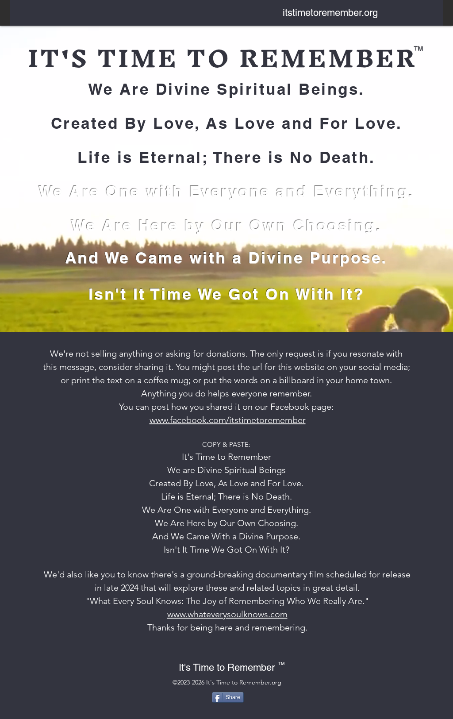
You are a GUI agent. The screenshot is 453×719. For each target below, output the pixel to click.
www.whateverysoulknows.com (227, 614)
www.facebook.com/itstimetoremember (228, 420)
